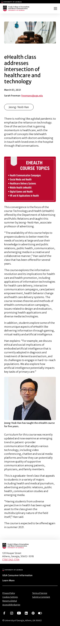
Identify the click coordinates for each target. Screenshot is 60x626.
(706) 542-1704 (10, 559)
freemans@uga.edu (32, 95)
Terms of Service (39, 593)
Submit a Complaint (41, 597)
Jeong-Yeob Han (19, 107)
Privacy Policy (8, 593)
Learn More (8, 580)
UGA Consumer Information (17, 575)
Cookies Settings (10, 597)
